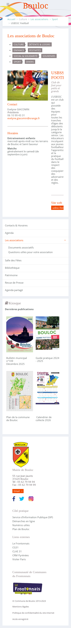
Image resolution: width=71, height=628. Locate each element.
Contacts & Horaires (16, 225)
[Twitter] (21, 498)
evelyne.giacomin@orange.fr (23, 118)
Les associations (39, 19)
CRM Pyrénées (20, 555)
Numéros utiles (21, 525)
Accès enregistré (20, 619)
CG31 (15, 547)
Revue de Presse (14, 282)
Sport (55, 19)
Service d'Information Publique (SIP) (32, 517)
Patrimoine (11, 275)
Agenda (9, 232)
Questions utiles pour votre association (30, 252)
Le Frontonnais (20, 543)
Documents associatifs (21, 247)
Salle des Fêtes (13, 260)
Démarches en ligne (23, 521)
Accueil (11, 19)
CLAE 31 (17, 551)
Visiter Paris (19, 559)
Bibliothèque (12, 267)
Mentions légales (20, 606)
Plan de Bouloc (20, 529)
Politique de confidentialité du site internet (33, 612)
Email (17, 491)
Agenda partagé (14, 290)
